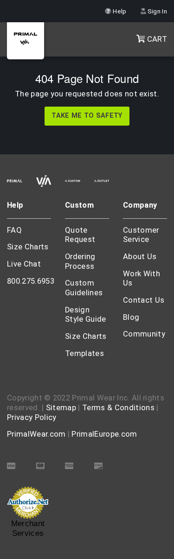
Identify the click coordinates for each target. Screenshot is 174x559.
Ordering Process (80, 261)
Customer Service (141, 235)
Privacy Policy (31, 417)
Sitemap (61, 407)
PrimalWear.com (36, 434)
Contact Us (143, 300)
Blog (131, 317)
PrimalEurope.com (104, 434)
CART (156, 39)
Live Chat (24, 264)
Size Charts (28, 246)
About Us (140, 256)
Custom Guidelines (84, 288)
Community (144, 334)
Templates (84, 353)
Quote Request (80, 235)
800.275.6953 (30, 281)
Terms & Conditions (118, 407)
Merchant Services (28, 528)
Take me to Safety (87, 116)
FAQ (14, 230)
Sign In (156, 11)
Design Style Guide (85, 314)
